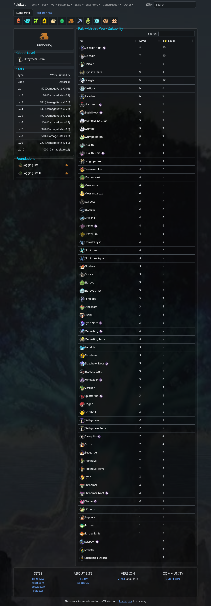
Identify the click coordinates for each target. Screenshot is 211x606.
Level (142, 40)
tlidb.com (38, 583)
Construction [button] (111, 4)
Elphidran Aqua (94, 258)
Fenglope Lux (93, 161)
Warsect (90, 201)
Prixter (89, 226)
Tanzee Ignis (92, 533)
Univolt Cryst (93, 242)
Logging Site (30, 165)
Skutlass (90, 209)
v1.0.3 (121, 579)
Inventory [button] (92, 4)
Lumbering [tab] (23, 13)
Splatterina (91, 396)
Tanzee (89, 525)
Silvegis (89, 80)
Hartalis (89, 64)
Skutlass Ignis (93, 371)
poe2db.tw (38, 586)
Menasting (91, 331)
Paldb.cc (20, 4)
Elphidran (91, 250)
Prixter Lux (91, 234)
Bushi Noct (91, 112)
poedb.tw (38, 579)
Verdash (90, 388)
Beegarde (91, 452)
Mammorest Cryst (96, 120)
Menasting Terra (95, 339)
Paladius (90, 96)
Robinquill (91, 460)
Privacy (83, 579)
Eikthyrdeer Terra (34, 59)
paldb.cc (38, 590)
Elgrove (89, 282)
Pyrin (88, 477)
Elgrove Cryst (93, 290)
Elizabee (90, 266)
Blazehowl (91, 355)
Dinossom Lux (93, 169)
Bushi (88, 315)
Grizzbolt (90, 412)
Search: (152, 34)
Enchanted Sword (96, 558)
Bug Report (173, 579)
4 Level (169, 40)
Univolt (89, 549)
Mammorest (92, 177)
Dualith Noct (92, 153)
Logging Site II (32, 173)
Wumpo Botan (94, 137)
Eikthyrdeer (92, 420)
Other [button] (127, 4)
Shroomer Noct (94, 493)
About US (83, 583)
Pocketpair (125, 601)
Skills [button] (78, 4)
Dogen (89, 404)
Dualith (89, 145)
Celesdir (90, 56)
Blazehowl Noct (94, 363)
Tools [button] (33, 4)
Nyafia (89, 501)
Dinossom (91, 307)
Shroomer (91, 485)
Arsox (88, 444)
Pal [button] (44, 4)
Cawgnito (91, 436)
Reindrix (90, 347)
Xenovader (91, 379)
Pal (81, 40)
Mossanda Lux (94, 193)
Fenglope (90, 299)
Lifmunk (90, 509)
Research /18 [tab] (44, 13)
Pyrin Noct (91, 323)
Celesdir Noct (93, 48)
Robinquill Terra (95, 469)
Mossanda (91, 185)
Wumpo (90, 129)
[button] (149, 4)
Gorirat (89, 274)
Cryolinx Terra (93, 72)
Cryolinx (90, 218)
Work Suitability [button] (60, 4)
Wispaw (89, 541)
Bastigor (90, 88)
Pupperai (90, 517)
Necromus (91, 104)
